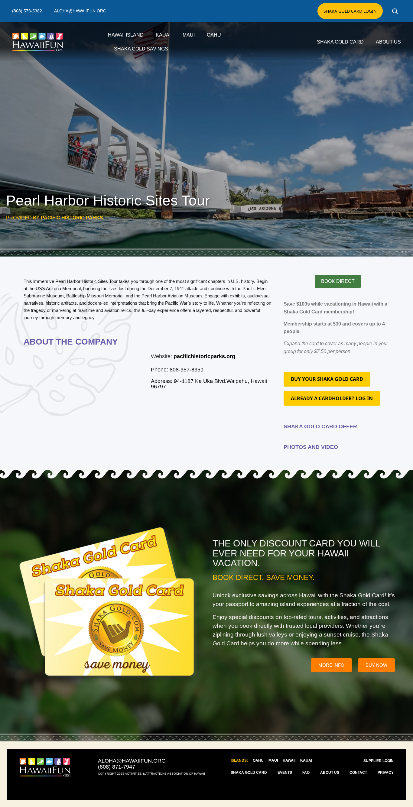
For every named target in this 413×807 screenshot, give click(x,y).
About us (388, 41)
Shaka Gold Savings (141, 48)
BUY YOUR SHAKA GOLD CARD (327, 379)
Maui (189, 34)
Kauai (163, 34)
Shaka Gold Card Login (350, 11)
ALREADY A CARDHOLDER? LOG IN (332, 398)
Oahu (214, 34)
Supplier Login (378, 761)
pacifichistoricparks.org (204, 356)
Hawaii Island (126, 34)
